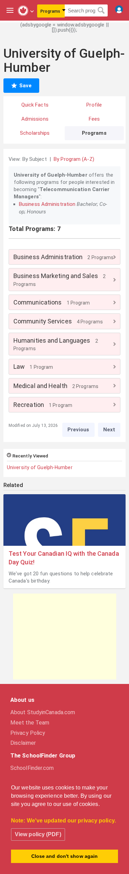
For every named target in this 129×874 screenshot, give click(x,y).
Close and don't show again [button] (64, 856)
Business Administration (47, 204)
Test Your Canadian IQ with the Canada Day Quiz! (64, 558)
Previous (78, 430)
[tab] (64, 257)
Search (101, 10)
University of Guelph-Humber (40, 467)
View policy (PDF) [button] (38, 834)
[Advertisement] (64, 636)
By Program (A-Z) (74, 159)
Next (109, 430)
